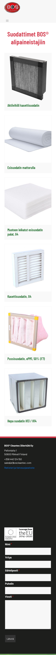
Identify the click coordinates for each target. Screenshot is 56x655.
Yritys (8, 557)
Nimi (8, 544)
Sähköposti (12, 570)
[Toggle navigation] (7, 21)
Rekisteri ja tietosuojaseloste (19, 467)
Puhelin (9, 583)
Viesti (9, 596)
